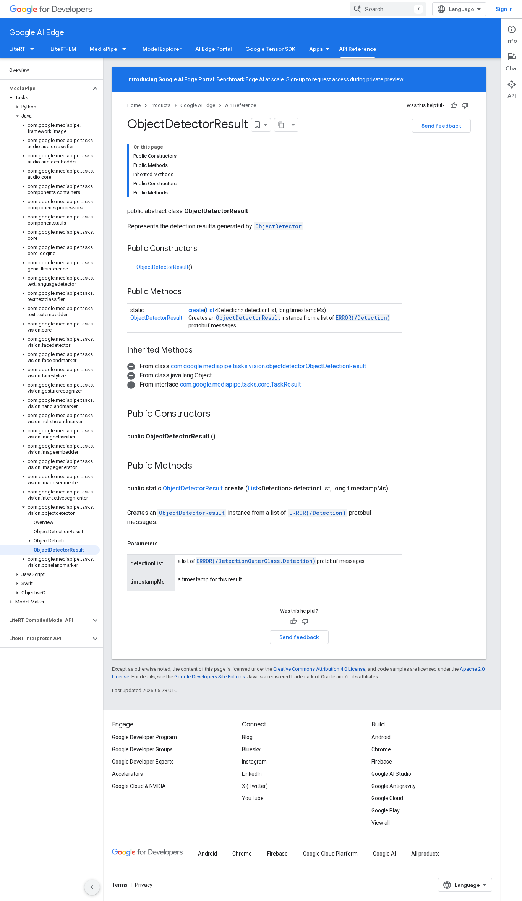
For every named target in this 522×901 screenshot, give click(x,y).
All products (425, 854)
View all (380, 823)
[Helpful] (453, 105)
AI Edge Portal (213, 48)
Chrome (381, 749)
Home (134, 105)
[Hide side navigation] (92, 887)
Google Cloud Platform (330, 854)
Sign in (504, 9)
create (196, 310)
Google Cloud (387, 798)
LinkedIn (252, 774)
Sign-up (295, 79)
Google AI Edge (36, 32)
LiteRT (17, 48)
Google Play (385, 810)
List (210, 310)
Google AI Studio (391, 774)
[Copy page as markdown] (281, 124)
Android (381, 737)
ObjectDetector (278, 226)
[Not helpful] (465, 105)
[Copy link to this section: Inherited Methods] (200, 350)
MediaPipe (103, 48)
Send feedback (441, 125)
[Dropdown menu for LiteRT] (34, 49)
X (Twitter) (255, 786)
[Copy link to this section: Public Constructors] (204, 249)
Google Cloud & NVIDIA (139, 786)
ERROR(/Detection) (363, 317)
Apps (316, 48)
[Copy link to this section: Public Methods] (189, 292)
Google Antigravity (393, 786)
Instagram (254, 762)
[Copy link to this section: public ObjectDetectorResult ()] (224, 436)
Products (160, 105)
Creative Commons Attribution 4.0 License (319, 669)
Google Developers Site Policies (209, 676)
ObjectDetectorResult (162, 267)
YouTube (253, 798)
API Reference (357, 48)
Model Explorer (162, 48)
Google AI (384, 854)
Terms (120, 885)
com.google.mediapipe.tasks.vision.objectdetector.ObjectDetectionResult (268, 366)
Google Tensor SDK (270, 48)
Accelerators (127, 774)
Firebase (381, 762)
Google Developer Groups (142, 749)
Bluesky (251, 749)
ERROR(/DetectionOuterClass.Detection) (256, 561)
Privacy (143, 885)
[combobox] (388, 9)
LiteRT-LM (63, 48)
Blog (247, 737)
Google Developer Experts (143, 762)
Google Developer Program (144, 737)
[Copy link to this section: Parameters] (165, 543)
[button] (45, 88)
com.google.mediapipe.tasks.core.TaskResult (240, 384)
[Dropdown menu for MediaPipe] (126, 49)
